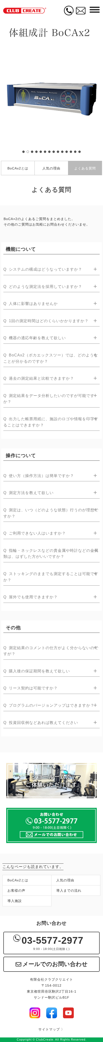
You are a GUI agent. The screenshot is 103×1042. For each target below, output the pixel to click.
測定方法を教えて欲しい (28, 493)
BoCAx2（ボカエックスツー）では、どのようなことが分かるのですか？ (50, 358)
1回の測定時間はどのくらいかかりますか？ (46, 321)
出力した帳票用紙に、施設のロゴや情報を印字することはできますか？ (50, 422)
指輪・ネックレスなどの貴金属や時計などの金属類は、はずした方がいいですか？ (50, 553)
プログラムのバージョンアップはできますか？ (48, 705)
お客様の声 (16, 890)
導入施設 (14, 901)
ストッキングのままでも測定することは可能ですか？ (50, 577)
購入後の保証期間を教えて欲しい (36, 671)
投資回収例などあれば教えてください (40, 723)
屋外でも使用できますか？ (30, 597)
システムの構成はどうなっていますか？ (42, 269)
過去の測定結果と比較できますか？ (38, 378)
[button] (23, 152)
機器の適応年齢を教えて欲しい (34, 338)
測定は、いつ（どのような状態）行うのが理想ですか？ (50, 513)
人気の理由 (51, 168)
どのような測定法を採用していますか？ (42, 287)
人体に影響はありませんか (30, 304)
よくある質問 (85, 168)
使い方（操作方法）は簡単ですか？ (38, 476)
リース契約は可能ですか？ (30, 688)
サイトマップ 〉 (51, 1029)
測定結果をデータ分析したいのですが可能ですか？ (48, 399)
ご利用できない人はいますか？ (34, 533)
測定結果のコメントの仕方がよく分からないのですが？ (50, 651)
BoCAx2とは (17, 168)
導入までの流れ (68, 890)
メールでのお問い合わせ (55, 964)
